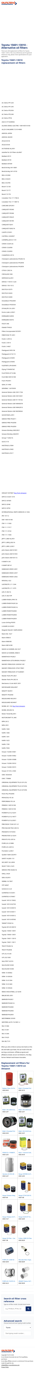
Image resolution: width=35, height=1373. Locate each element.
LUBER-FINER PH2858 (9, 615)
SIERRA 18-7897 (7, 881)
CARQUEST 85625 (8, 217)
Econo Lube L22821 (8, 312)
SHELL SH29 (6, 874)
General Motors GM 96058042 (12, 411)
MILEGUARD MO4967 (9, 702)
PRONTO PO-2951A (8, 839)
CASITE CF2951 (7, 232)
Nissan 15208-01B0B (9, 759)
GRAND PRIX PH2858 (9, 423)
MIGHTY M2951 (7, 691)
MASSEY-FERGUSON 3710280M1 (13, 672)
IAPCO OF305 (6, 501)
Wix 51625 (5, 1037)
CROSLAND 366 (7, 274)
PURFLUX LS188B (8, 843)
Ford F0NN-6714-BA (9, 373)
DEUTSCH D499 (7, 297)
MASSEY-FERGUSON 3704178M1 (13, 668)
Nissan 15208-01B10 (9, 763)
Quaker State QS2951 (9, 855)
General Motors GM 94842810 (12, 407)
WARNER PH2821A (8, 1003)
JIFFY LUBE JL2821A (8, 542)
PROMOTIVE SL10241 (9, 836)
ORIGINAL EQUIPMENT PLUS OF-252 (14, 782)
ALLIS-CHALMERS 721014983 (12, 129)
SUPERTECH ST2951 (8, 893)
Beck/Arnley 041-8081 (9, 167)
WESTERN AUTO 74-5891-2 (11, 1022)
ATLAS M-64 (6, 145)
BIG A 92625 (6, 179)
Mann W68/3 (6, 638)
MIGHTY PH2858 (7, 695)
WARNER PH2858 (8, 1011)
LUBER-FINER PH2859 (9, 619)
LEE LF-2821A (6, 592)
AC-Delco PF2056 (8, 110)
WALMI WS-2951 (7, 995)
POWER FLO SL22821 (9, 820)
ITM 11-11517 (6, 527)
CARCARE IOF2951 (8, 206)
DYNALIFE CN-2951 (8, 308)
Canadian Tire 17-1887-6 (10, 202)
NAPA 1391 (6, 737)
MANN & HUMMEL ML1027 (11, 649)
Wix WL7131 (6, 1041)
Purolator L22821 (8, 851)
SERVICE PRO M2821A (9, 870)
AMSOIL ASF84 (7, 133)
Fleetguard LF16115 (9, 354)
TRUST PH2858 (7, 950)
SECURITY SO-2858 (8, 862)
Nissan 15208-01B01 (9, 752)
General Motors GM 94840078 (12, 404)
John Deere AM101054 (9, 554)
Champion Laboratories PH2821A (13, 259)
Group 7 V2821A (7, 438)
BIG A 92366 (6, 175)
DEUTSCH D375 (7, 289)
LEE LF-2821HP (7, 596)
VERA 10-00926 (7, 976)
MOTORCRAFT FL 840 (9, 717)
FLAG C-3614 (6, 343)
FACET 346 (5, 324)
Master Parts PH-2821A (10, 679)
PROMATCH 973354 (8, 832)
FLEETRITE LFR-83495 (9, 365)
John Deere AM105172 (9, 558)
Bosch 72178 (6, 194)
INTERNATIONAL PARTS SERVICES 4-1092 (16, 512)
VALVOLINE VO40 (8, 965)
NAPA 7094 (6, 748)
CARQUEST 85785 (8, 221)
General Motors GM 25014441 (12, 396)
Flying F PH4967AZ (8, 369)
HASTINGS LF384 (7, 445)
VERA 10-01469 (7, 984)
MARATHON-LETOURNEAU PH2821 (14, 660)
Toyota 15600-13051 (9, 934)
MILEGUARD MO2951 (9, 698)
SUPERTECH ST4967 (8, 896)
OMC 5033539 (7, 775)
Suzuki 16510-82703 (9, 904)
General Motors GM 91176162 (12, 400)
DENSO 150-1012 (8, 285)
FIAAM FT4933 (7, 327)
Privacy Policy (5, 1367)
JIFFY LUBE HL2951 (8, 539)
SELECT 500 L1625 (8, 866)
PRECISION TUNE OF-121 (10, 824)
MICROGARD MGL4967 (10, 687)
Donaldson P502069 (9, 301)
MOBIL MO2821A (8, 710)
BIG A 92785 (6, 183)
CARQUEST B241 (7, 225)
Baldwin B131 (6, 156)
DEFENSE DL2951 (8, 278)
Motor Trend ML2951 (9, 714)
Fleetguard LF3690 (8, 362)
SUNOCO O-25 (7, 889)
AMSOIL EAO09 (7, 137)
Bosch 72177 (6, 190)
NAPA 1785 (6, 744)
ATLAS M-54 (6, 141)
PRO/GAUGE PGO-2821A (10, 828)
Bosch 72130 (6, 186)
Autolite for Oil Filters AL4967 (12, 152)
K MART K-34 (6, 561)
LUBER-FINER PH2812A (10, 603)
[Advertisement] (17, 24)
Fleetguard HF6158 (8, 350)
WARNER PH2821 (8, 999)
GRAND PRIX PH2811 (9, 419)
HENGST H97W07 (8, 493)
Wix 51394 (5, 1034)
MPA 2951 (5, 725)
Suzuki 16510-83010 (9, 908)
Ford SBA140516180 (9, 377)
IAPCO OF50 (6, 508)
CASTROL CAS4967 (8, 236)
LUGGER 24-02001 (8, 626)
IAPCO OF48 (6, 504)
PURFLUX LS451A (8, 847)
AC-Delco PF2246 (8, 114)
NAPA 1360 (6, 729)
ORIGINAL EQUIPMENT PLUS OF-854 (14, 786)
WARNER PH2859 (8, 1015)
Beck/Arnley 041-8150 (9, 171)
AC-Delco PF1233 (8, 103)
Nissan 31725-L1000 (9, 771)
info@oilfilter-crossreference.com (10, 1365)
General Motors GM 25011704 (12, 392)
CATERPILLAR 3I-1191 (9, 240)
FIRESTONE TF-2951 (8, 335)
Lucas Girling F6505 (8, 622)
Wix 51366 (5, 1026)
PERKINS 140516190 (9, 809)
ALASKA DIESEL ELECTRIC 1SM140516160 (16, 126)
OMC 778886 (6, 778)
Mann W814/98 (7, 645)
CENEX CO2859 (7, 251)
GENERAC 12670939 (9, 388)
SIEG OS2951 (6, 877)
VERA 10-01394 (7, 980)
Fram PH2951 (6, 381)
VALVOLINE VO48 (8, 969)
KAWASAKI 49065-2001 (10, 569)
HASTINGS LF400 (7, 449)
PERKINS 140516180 (9, 805)
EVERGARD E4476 (8, 320)
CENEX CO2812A (7, 244)
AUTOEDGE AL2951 (8, 148)
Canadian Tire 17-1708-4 (10, 198)
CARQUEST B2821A (8, 228)
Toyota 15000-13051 (9, 931)
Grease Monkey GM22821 (11, 430)
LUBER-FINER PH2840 (9, 611)
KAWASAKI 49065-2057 (10, 573)
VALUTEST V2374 (7, 961)
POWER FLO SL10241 (9, 813)
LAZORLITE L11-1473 (9, 588)
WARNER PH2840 (8, 1007)
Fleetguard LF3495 (8, 358)
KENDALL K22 (6, 580)
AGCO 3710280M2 (8, 122)
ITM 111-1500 (6, 535)
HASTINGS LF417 (7, 453)
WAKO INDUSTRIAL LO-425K (11, 992)
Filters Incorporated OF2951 (11, 331)
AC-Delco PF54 (7, 118)
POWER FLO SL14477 (9, 817)
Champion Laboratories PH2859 (13, 266)
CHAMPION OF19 (8, 255)
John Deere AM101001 (9, 550)
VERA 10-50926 (7, 988)
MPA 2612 (5, 721)
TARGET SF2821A (7, 923)
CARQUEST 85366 (8, 213)
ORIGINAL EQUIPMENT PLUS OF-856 (14, 790)
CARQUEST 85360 (8, 209)
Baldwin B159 (6, 160)
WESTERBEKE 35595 (8, 1018)
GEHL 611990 (6, 384)
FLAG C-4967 (6, 346)
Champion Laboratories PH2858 (13, 263)
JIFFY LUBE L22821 (8, 546)
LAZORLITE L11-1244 (9, 584)
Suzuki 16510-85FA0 (9, 919)
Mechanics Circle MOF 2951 (11, 683)
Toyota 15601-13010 (9, 938)
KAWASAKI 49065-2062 (10, 577)
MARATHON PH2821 (9, 657)
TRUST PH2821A (7, 946)
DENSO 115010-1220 (9, 282)
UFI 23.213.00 (6, 954)
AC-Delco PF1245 (8, 107)
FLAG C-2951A (7, 339)
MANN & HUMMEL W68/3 (11, 653)
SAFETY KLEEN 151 (8, 858)
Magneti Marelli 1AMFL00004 (12, 630)
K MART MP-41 (7, 565)
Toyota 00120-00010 (9, 927)
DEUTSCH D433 (7, 293)
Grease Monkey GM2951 (10, 434)
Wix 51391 (5, 1030)
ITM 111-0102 (6, 531)
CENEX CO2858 (7, 247)
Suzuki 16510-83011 (9, 912)
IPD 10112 (5, 516)
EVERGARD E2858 (8, 316)
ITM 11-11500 (6, 523)
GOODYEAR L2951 (8, 415)
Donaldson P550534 (9, 305)
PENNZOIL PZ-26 (7, 797)
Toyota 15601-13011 (9, 942)
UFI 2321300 (6, 957)
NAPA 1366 (6, 733)
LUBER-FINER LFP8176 (9, 599)
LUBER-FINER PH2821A (10, 607)
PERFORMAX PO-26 (8, 801)
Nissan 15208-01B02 (9, 756)
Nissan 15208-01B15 (9, 767)
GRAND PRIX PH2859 (9, 426)
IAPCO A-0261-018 (8, 497)
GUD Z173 (5, 442)
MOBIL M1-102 (7, 706)
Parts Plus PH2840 (8, 794)
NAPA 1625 (6, 740)
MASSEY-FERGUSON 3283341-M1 (13, 664)
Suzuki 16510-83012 (9, 915)
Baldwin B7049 (7, 164)
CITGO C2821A (7, 270)
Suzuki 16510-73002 (9, 900)
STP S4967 (5, 885)
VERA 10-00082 (7, 973)
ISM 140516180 (7, 520)
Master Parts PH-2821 (9, 676)
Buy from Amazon (20, 493)
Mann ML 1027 (7, 634)
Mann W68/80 (7, 641)
